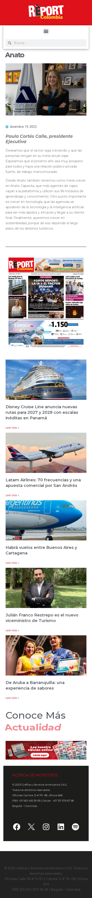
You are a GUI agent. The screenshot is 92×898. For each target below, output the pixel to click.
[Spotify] (75, 827)
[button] (46, 31)
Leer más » (12, 427)
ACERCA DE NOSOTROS (35, 775)
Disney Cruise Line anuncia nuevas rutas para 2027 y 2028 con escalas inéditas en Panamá (42, 412)
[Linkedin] (60, 827)
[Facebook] (16, 827)
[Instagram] (46, 827)
